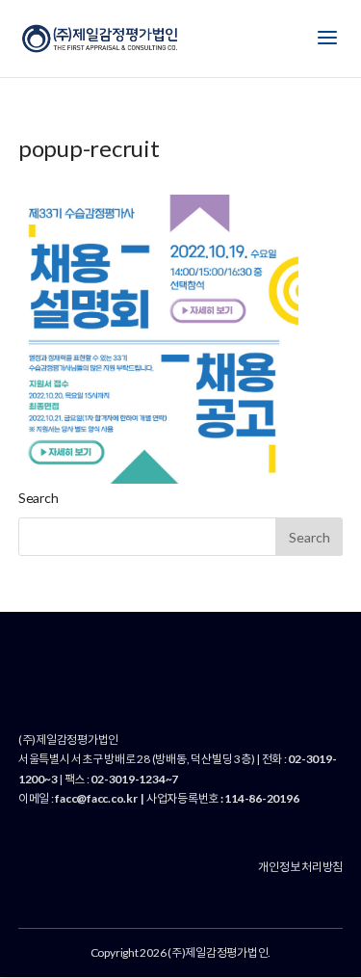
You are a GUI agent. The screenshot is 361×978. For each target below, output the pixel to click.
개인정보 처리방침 (300, 866)
